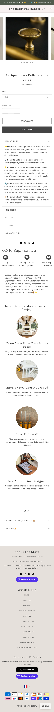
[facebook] (21, 573)
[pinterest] (29, 573)
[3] (27, 62)
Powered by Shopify (27, 706)
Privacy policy (27, 632)
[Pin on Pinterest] (25, 243)
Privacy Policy (27, 616)
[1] (21, 62)
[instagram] (25, 573)
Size (4, 92)
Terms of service (27, 637)
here (33, 664)
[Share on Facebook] (21, 243)
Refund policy (27, 627)
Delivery (27, 605)
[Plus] (17, 111)
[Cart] (50, 8)
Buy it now (27, 129)
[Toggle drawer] (3, 9)
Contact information (27, 648)
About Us (27, 600)
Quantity (6, 106)
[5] (32, 62)
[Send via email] (29, 243)
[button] (33, 243)
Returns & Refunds (27, 611)
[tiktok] (33, 573)
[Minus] (5, 111)
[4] (29, 62)
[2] (24, 62)
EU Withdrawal (27, 669)
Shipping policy (27, 642)
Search (27, 595)
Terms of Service (27, 621)
